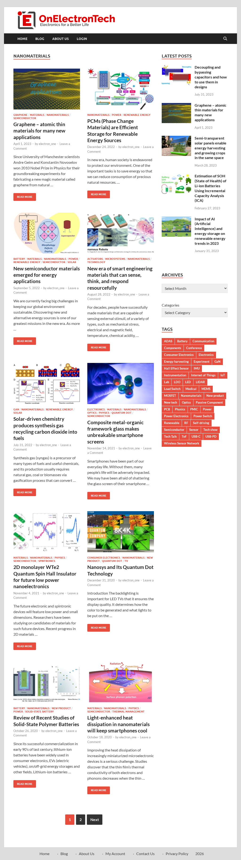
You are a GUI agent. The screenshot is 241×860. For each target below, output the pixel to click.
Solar (72, 262)
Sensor (193, 430)
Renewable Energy (137, 115)
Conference (194, 348)
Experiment (201, 361)
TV (126, 561)
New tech (170, 402)
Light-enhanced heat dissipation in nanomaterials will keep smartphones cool (118, 724)
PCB (167, 409)
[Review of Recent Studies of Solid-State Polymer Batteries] (46, 682)
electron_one (47, 144)
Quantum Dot (122, 412)
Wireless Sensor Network (181, 443)
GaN (16, 409)
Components (172, 348)
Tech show (210, 430)
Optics (91, 412)
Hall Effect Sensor (176, 368)
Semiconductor (24, 118)
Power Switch (202, 416)
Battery (19, 259)
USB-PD (211, 436)
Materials (37, 115)
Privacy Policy (177, 853)
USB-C (196, 436)
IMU (197, 368)
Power (116, 115)
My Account (115, 853)
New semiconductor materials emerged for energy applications (46, 274)
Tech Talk (170, 436)
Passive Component (209, 402)
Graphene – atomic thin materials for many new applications (39, 130)
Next (94, 819)
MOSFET (170, 395)
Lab (166, 382)
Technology (96, 262)
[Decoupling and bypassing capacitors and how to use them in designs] (176, 67)
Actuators (95, 259)
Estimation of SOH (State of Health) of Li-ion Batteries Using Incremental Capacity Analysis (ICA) (210, 188)
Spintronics (46, 561)
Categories (170, 305)
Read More (22, 195)
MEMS (205, 389)
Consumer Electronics (103, 557)
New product (215, 395)
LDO (177, 382)
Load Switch (172, 389)
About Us (60, 39)
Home (22, 39)
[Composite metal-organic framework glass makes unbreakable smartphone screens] (120, 383)
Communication (203, 341)
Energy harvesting (176, 361)
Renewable (171, 423)
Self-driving (201, 423)
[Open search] (225, 38)
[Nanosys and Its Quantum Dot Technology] (120, 531)
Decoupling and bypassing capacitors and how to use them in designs (211, 77)
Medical (191, 389)
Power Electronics (176, 416)
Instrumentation (175, 375)
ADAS (168, 341)
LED (188, 382)
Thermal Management (128, 711)
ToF (184, 436)
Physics (104, 412)
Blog (39, 39)
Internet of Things (203, 375)
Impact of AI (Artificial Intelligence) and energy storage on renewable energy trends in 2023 (210, 231)
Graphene (20, 115)
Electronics (96, 409)
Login (82, 39)
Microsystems (115, 259)
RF (186, 423)
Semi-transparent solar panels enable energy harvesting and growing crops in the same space (210, 148)
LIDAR (200, 382)
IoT (223, 375)
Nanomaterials (58, 115)
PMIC (194, 409)
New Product (61, 708)
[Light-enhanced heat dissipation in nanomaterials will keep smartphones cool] (120, 682)
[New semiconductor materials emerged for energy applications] (46, 233)
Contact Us (145, 853)
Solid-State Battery (39, 711)
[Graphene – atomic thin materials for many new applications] (46, 88)
